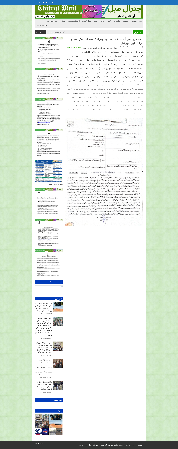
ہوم (81, 32)
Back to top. (38, 443)
